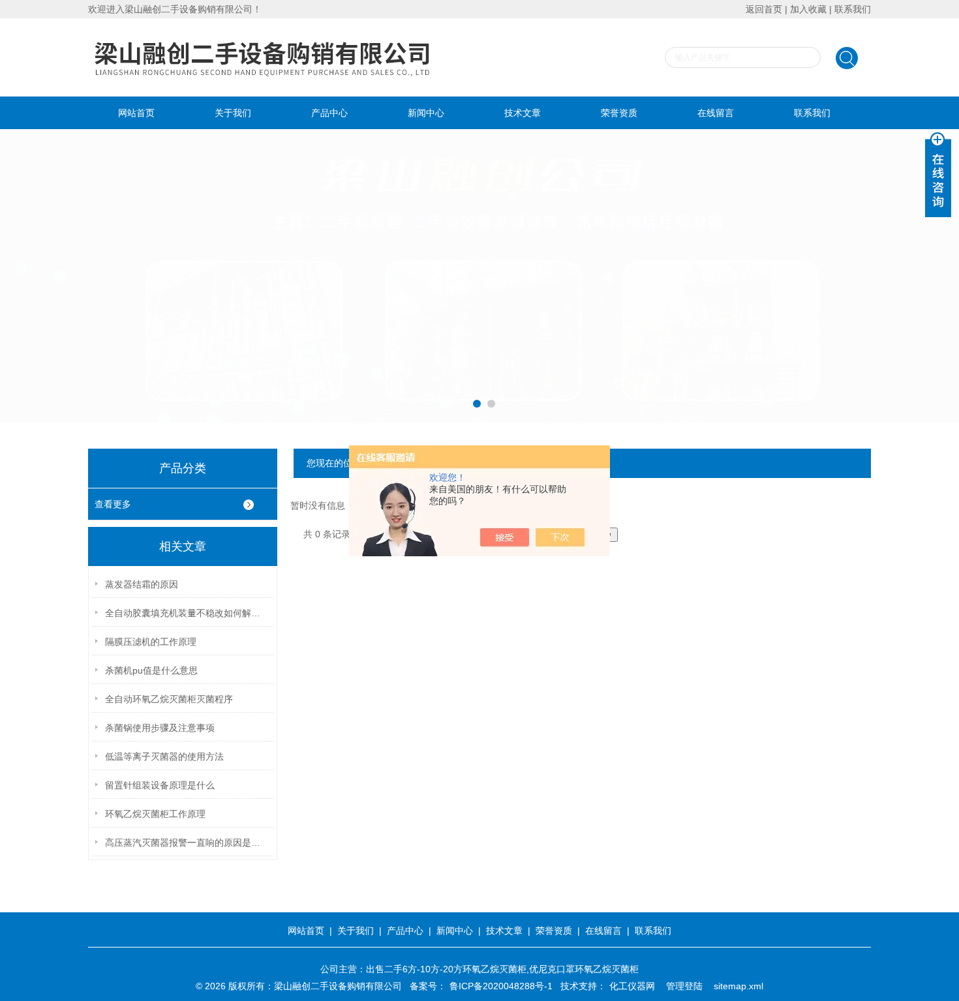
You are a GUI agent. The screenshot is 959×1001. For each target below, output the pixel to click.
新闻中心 (426, 113)
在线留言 (715, 113)
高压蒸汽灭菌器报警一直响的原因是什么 (186, 842)
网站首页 (136, 113)
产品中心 (329, 113)
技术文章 (522, 113)
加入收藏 (808, 9)
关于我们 (233, 113)
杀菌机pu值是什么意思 (151, 670)
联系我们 (852, 9)
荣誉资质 (619, 113)
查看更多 (113, 504)
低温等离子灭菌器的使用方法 (164, 756)
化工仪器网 (632, 986)
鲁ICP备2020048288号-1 (501, 986)
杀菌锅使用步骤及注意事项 (160, 728)
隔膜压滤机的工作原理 (150, 641)
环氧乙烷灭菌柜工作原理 (155, 814)
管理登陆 (684, 986)
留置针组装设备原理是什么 (160, 785)
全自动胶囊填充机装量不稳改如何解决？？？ (186, 613)
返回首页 (764, 9)
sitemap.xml (738, 986)
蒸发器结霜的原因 (141, 584)
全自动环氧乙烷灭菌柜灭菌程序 (169, 699)
